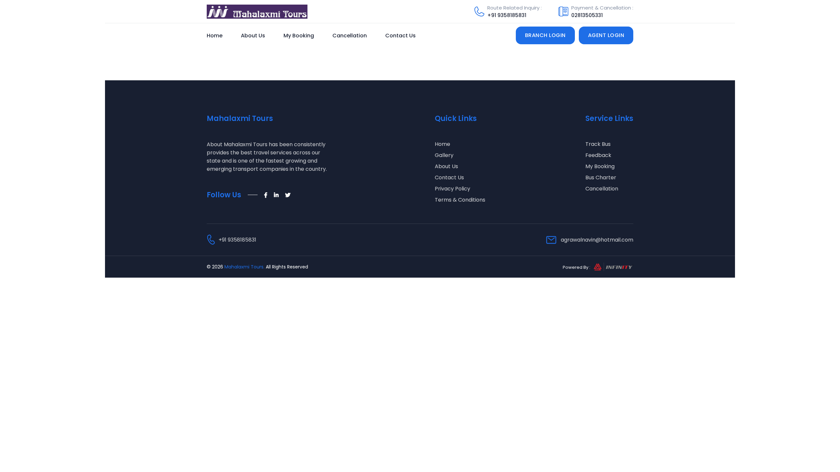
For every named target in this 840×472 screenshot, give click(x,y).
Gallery (444, 155)
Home (214, 35)
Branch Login (545, 35)
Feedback (598, 155)
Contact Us (400, 35)
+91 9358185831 (506, 15)
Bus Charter (600, 177)
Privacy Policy (452, 188)
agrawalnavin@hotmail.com (597, 240)
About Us (253, 35)
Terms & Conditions (460, 200)
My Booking (299, 35)
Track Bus (598, 144)
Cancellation (349, 35)
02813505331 (587, 15)
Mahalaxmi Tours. (244, 267)
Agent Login (606, 35)
